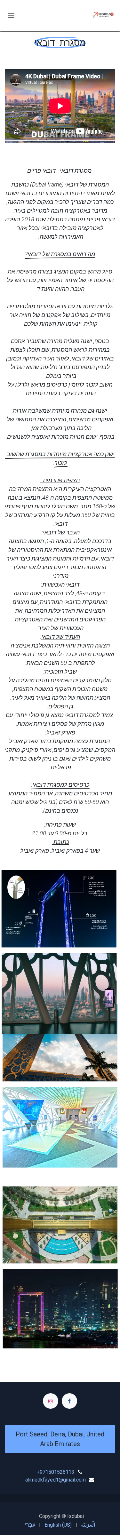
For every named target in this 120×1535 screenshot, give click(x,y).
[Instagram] (50, 1401)
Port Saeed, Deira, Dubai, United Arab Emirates (60, 1439)
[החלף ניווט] (11, 15)
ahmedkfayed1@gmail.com (55, 1480)
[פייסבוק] (69, 1401)
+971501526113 (55, 1472)
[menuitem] (88, 1525)
